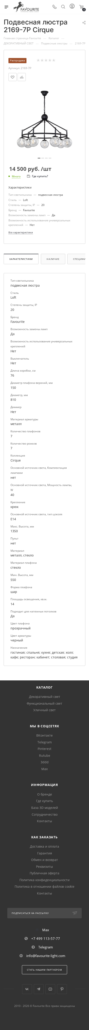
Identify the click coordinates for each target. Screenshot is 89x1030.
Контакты (44, 821)
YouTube (50, 989)
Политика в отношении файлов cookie (44, 886)
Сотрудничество (45, 814)
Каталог (44, 687)
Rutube (44, 755)
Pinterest (44, 749)
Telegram (44, 742)
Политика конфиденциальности (44, 880)
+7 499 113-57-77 (45, 938)
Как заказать (44, 837)
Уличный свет (44, 710)
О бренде (44, 794)
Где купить (44, 801)
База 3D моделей (44, 807)
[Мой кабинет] (72, 7)
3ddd (45, 762)
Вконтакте (27, 989)
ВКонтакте (44, 735)
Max (44, 769)
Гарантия (44, 853)
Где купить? (40, 176)
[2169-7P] (44, 121)
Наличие (53, 259)
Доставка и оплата (44, 846)
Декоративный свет (44, 696)
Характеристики (21, 259)
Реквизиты (44, 866)
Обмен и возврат (44, 860)
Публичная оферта (44, 873)
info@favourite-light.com (45, 955)
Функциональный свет (44, 703)
